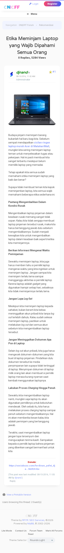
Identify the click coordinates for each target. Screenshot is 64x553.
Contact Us (20, 530)
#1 (54, 71)
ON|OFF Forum (26, 25)
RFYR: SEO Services (33, 520)
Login (34, 3)
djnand (18, 478)
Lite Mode (7, 530)
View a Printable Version (19, 494)
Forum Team (36, 530)
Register (52, 3)
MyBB (30, 523)
